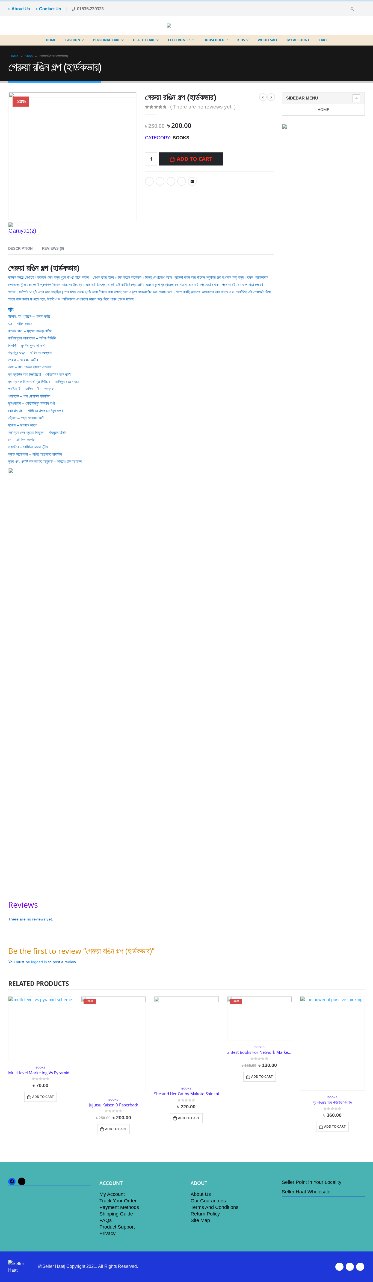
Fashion (72, 40)
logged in (39, 962)
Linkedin (360, 1267)
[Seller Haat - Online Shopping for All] (182, 25)
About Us (20, 9)
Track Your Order (118, 1200)
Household (213, 40)
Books (181, 137)
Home (51, 40)
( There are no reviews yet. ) (203, 107)
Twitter (160, 181)
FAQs (105, 1220)
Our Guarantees (208, 1200)
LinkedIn (171, 181)
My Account (298, 40)
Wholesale (268, 40)
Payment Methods (119, 1207)
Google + (181, 181)
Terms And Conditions (214, 1207)
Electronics (179, 40)
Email (192, 181)
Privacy (107, 1233)
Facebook (149, 181)
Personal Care (106, 40)
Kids (241, 40)
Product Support (117, 1227)
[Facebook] (361, 9)
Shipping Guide (116, 1214)
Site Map (200, 1220)
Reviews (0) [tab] (53, 248)
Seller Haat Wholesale (306, 1191)
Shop (29, 56)
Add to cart (194, 158)
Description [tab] (20, 248)
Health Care (144, 40)
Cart (323, 40)
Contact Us (50, 9)
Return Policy (205, 1214)
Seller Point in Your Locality (311, 1182)
